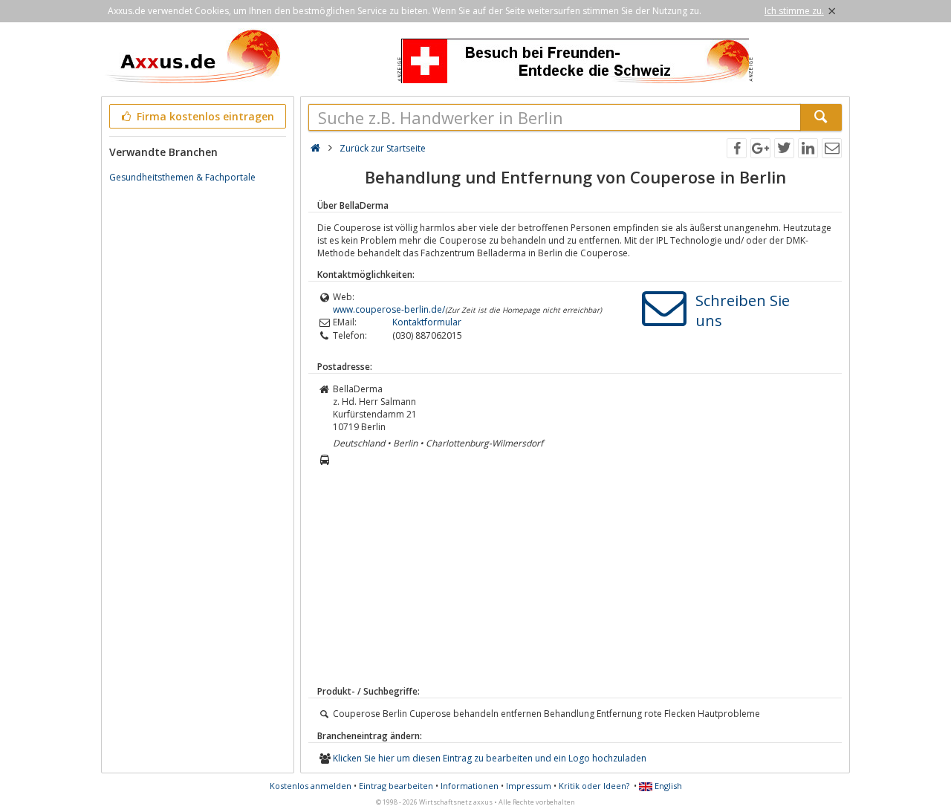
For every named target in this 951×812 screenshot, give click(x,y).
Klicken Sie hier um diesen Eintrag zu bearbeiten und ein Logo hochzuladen (489, 758)
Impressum (528, 785)
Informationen (470, 785)
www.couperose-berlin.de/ (389, 309)
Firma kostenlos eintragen (204, 116)
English (667, 785)
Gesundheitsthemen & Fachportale (182, 177)
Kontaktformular (426, 322)
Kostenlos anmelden (310, 785)
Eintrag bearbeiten (396, 785)
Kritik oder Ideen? (594, 785)
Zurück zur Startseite (383, 148)
